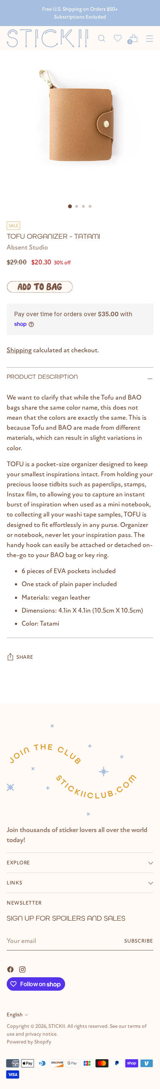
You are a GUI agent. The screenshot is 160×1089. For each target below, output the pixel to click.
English (15, 1015)
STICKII (56, 1026)
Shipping (19, 350)
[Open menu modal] (149, 38)
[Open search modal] (101, 38)
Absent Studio (27, 247)
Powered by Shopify (29, 1042)
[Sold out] (40, 287)
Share (24, 657)
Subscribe (139, 941)
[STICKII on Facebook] (11, 969)
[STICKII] (50, 38)
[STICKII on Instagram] (23, 969)
